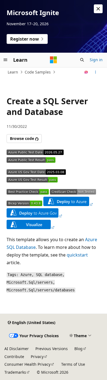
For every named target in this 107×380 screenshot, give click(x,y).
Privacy (37, 356)
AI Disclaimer (16, 348)
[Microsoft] (53, 59)
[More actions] (95, 72)
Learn (13, 72)
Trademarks (15, 372)
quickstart (77, 255)
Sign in (96, 59)
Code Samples (38, 72)
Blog (78, 348)
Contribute (14, 356)
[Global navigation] (5, 60)
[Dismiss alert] (98, 8)
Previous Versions (51, 348)
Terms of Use (73, 364)
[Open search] (82, 60)
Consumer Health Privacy (27, 364)
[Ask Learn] (86, 72)
